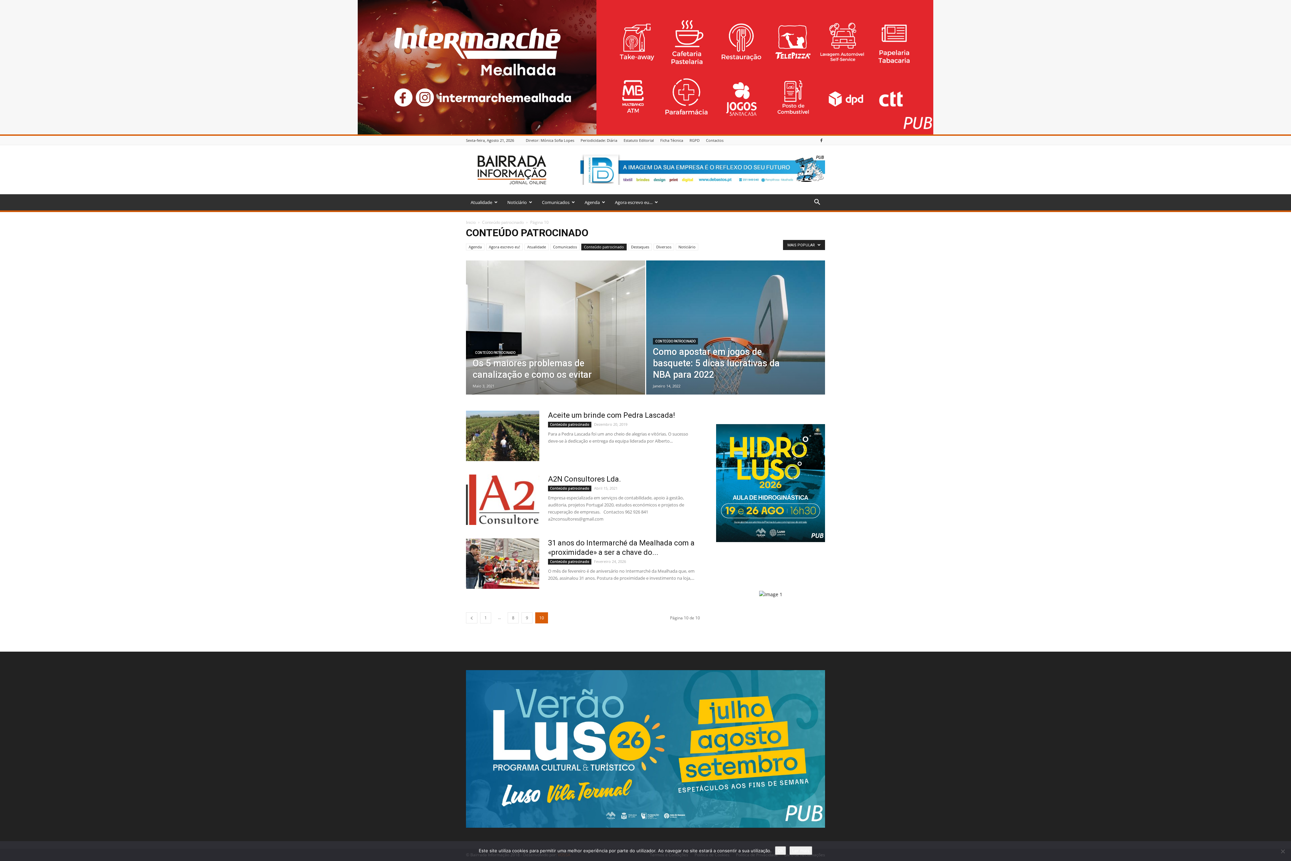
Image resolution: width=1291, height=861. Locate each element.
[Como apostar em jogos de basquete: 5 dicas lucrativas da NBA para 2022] (735, 331)
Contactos (714, 140)
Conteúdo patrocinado (503, 222)
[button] (817, 203)
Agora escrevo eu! (504, 246)
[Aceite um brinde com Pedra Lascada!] (502, 436)
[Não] (1282, 851)
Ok (780, 850)
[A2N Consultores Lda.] (502, 500)
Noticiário (517, 202)
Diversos (663, 246)
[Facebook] (821, 140)
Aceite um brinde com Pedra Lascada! (611, 415)
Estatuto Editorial (639, 140)
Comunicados (556, 202)
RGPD (695, 140)
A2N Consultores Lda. (584, 479)
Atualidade (481, 202)
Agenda (592, 202)
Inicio (471, 222)
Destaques (640, 246)
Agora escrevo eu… (634, 202)
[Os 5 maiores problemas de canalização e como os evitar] (555, 338)
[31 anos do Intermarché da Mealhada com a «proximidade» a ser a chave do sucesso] (502, 563)
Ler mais (801, 850)
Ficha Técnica (671, 140)
